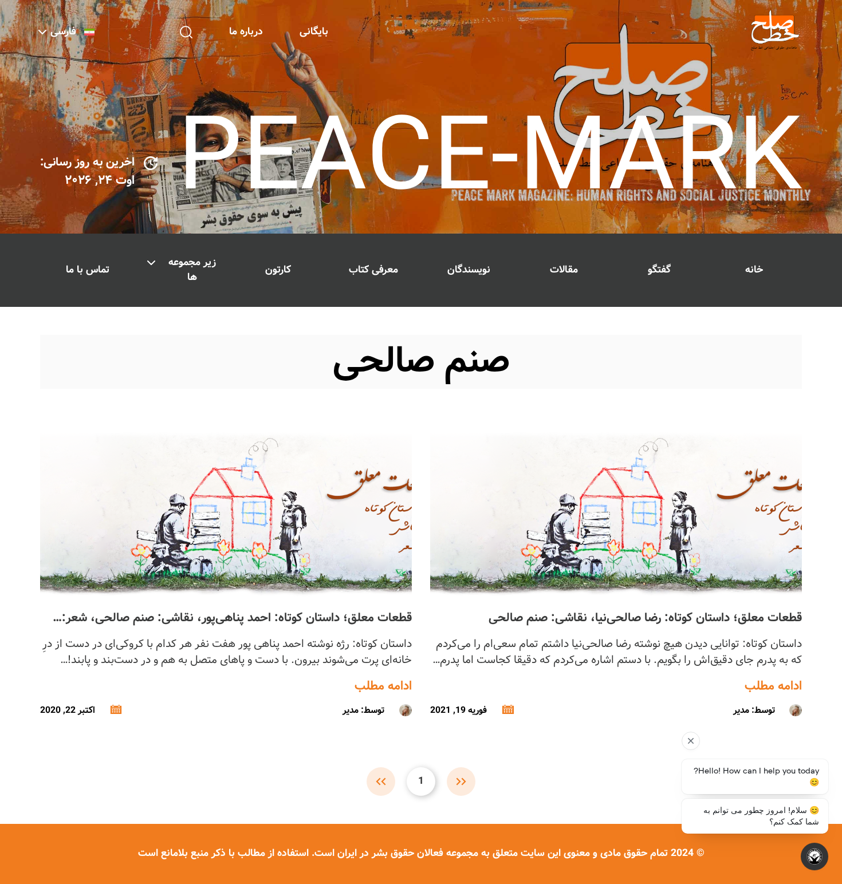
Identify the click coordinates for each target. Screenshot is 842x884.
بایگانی (314, 32)
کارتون (278, 270)
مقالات (564, 270)
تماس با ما (87, 270)
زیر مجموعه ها (192, 270)
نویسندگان (468, 270)
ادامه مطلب (773, 686)
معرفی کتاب (373, 270)
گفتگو (659, 270)
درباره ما (246, 32)
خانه (754, 270)
